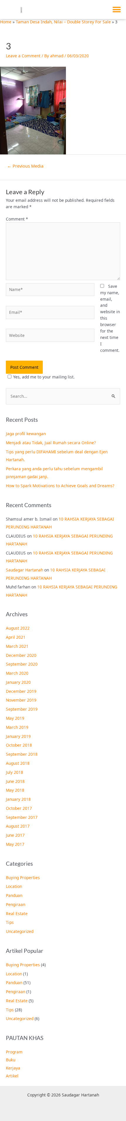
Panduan (14, 895)
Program (14, 1052)
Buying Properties (23, 877)
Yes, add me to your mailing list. (44, 377)
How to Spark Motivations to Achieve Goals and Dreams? (60, 485)
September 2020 (22, 664)
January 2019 (18, 736)
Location (14, 886)
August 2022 (18, 628)
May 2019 (15, 718)
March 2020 (17, 673)
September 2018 (22, 754)
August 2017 (18, 826)
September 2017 (22, 817)
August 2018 (18, 763)
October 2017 (19, 808)
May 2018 (15, 790)
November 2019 (21, 700)
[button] (116, 9)
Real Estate (17, 913)
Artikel (12, 1076)
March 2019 (17, 727)
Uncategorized (19, 931)
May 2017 (15, 844)
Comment (17, 219)
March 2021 (17, 646)
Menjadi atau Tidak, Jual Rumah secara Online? (51, 442)
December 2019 (21, 691)
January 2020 (18, 682)
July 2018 (14, 772)
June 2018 (15, 781)
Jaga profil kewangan (26, 433)
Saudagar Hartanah (24, 570)
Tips (10, 922)
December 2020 (21, 655)
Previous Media (25, 166)
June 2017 (15, 835)
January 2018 (18, 799)
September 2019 (22, 709)
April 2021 (15, 637)
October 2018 (19, 745)
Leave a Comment (23, 55)
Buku (10, 1060)
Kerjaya (13, 1068)
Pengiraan (15, 904)
